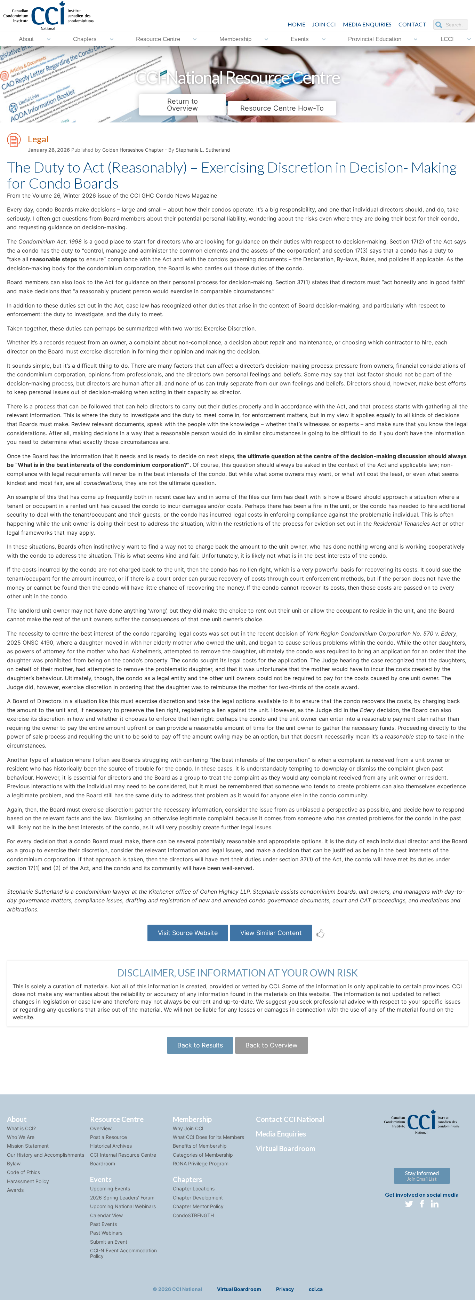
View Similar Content (271, 932)
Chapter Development (198, 1198)
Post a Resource (108, 1137)
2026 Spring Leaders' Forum (122, 1198)
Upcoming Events (110, 1188)
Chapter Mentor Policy (198, 1206)
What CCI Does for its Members (208, 1137)
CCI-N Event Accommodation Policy (123, 1253)
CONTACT (412, 24)
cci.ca (316, 1289)
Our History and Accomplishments (45, 1155)
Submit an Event (108, 1242)
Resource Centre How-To (282, 108)
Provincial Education (374, 39)
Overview (101, 1128)
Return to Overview (182, 104)
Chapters (85, 39)
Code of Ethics (23, 1172)
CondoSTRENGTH (193, 1215)
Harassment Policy (28, 1181)
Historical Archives (111, 1146)
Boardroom (102, 1163)
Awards (15, 1190)
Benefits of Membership (200, 1146)
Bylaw (14, 1163)
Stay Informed (422, 1176)
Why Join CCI (188, 1128)
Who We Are (20, 1137)
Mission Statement (28, 1146)
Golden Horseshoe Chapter (132, 150)
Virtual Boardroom (285, 1148)
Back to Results (200, 1045)
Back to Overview (271, 1045)
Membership (235, 39)
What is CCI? (21, 1128)
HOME (296, 24)
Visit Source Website (188, 932)
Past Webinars (106, 1233)
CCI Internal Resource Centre (123, 1155)
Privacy (285, 1289)
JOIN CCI (324, 24)
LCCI (447, 39)
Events (300, 39)
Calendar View (106, 1215)
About (26, 39)
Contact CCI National (290, 1119)
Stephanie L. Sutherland (203, 150)
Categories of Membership (203, 1155)
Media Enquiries (367, 24)
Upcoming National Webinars (123, 1206)
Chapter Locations (194, 1188)
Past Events (103, 1224)
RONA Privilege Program (200, 1163)
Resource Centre (158, 39)
